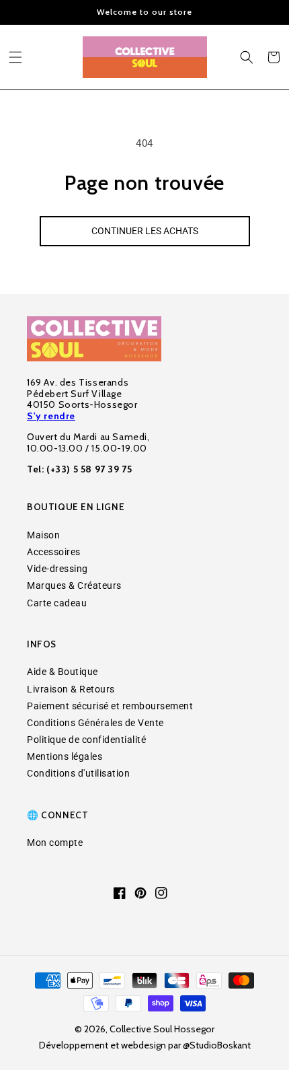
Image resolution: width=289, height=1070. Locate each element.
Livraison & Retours (71, 689)
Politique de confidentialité (86, 739)
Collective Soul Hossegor (162, 1029)
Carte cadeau (57, 603)
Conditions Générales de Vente (95, 722)
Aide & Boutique (62, 671)
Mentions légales (64, 756)
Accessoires (54, 551)
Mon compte (55, 842)
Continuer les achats (144, 230)
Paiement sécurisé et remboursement (110, 706)
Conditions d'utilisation (78, 773)
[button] (15, 57)
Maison (43, 535)
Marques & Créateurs (74, 585)
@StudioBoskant (217, 1045)
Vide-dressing (57, 568)
